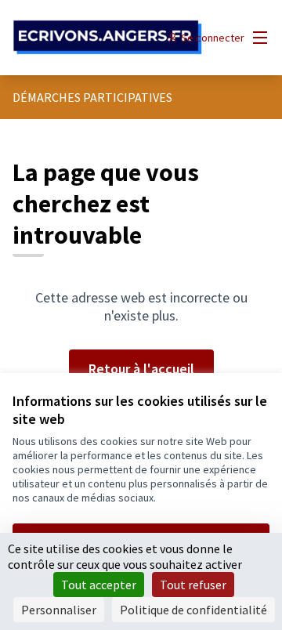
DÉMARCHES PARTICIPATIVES (92, 97)
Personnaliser (58, 609)
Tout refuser (193, 584)
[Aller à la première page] (107, 37)
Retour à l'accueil (141, 369)
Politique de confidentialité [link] (193, 609)
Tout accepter (98, 584)
